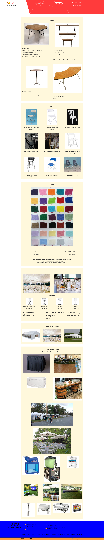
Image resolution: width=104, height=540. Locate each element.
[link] (40, 4)
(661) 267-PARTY (77, 2)
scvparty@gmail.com (31, 524)
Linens (47, 534)
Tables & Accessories (31, 534)
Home (23, 534)
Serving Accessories (71, 534)
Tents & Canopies (61, 534)
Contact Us (79, 534)
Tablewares (53, 534)
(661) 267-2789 (78, 5)
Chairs (43, 534)
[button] (58, 3)
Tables (38, 534)
